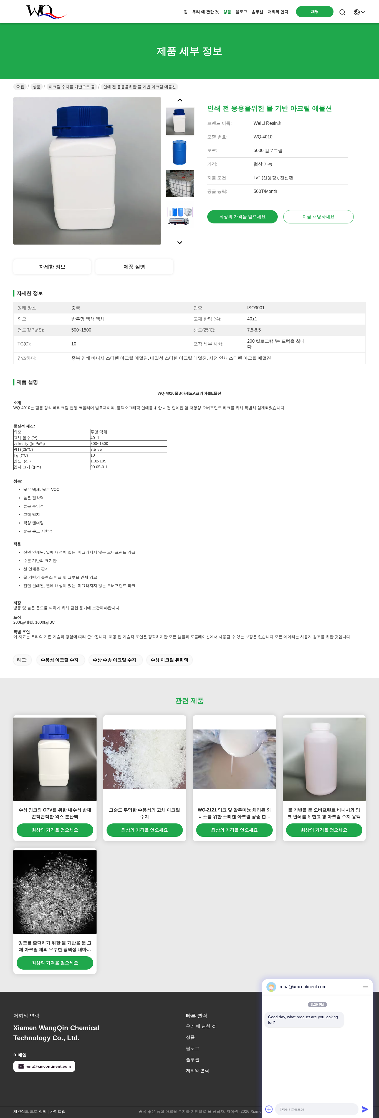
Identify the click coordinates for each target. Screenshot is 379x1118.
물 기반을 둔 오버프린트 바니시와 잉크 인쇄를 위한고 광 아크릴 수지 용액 (324, 813)
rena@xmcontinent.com (48, 1066)
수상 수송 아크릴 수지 (114, 660)
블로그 (241, 11)
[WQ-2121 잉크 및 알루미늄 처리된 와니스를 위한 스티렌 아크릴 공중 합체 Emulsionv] (234, 759)
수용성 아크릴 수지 (60, 660)
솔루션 (257, 11)
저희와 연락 (278, 11)
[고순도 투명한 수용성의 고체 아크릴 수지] (144, 759)
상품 (227, 11)
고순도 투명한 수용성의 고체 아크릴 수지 (144, 813)
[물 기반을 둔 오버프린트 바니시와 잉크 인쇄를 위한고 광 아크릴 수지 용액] (324, 759)
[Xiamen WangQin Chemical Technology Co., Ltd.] (43, 11)
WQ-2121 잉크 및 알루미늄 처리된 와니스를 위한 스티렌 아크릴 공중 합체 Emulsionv (234, 814)
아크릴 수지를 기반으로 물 (72, 86)
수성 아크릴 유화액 (169, 660)
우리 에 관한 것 (205, 11)
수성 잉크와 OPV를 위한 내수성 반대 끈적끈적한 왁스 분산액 (55, 813)
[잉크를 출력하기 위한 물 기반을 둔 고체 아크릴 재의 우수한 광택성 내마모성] (55, 892)
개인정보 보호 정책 (30, 1111)
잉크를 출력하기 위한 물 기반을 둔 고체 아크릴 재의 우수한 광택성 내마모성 (55, 946)
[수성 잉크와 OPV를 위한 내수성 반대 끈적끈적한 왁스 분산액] (55, 759)
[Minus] (365, 986)
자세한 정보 (52, 267)
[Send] (365, 1109)
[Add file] (269, 1109)
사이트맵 (57, 1111)
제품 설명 (134, 267)
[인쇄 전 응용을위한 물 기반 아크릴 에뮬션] (87, 171)
